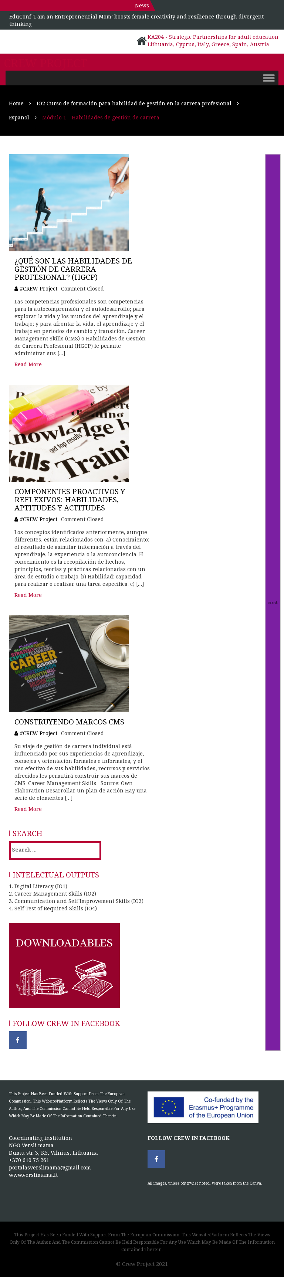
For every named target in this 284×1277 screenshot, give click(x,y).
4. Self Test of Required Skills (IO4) (53, 908)
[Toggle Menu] (269, 77)
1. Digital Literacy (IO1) (38, 886)
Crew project (45, 63)
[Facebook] (18, 1040)
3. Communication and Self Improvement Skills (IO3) (76, 900)
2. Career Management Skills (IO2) (52, 893)
